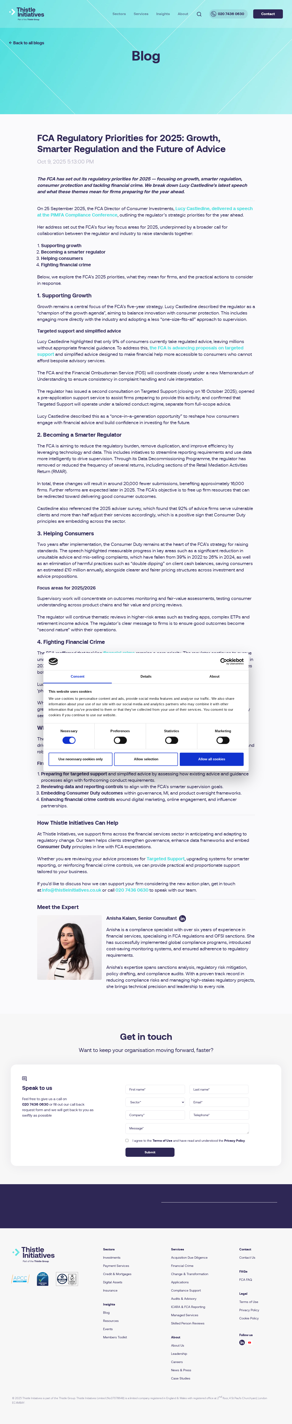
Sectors (119, 14)
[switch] (120, 740)
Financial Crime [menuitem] (182, 1266)
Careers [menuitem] (177, 1362)
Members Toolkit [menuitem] (115, 1337)
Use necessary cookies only (80, 759)
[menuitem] (132, 1249)
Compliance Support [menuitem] (186, 1290)
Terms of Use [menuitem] (248, 1302)
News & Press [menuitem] (181, 1370)
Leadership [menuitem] (179, 1353)
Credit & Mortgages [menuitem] (117, 1274)
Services (141, 14)
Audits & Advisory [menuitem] (183, 1298)
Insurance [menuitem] (110, 1290)
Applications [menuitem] (180, 1282)
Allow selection (146, 759)
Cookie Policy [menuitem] (249, 1318)
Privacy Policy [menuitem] (249, 1310)
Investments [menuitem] (111, 1257)
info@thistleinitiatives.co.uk (71, 890)
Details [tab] (146, 677)
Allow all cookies (211, 759)
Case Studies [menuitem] (180, 1378)
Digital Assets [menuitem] (112, 1282)
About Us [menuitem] (177, 1345)
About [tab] (214, 677)
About (183, 14)
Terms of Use (162, 1140)
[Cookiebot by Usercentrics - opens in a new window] (224, 661)
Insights (163, 14)
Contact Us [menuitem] (247, 1257)
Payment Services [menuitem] (116, 1266)
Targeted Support (166, 858)
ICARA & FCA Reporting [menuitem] (188, 1307)
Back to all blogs (28, 42)
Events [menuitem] (108, 1329)
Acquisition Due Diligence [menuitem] (189, 1257)
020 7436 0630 (132, 890)
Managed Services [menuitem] (184, 1315)
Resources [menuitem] (111, 1321)
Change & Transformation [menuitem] (189, 1274)
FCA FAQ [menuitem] (245, 1279)
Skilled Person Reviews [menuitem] (187, 1323)
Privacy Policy (234, 1140)
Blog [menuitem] (106, 1312)
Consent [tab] (77, 677)
